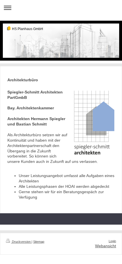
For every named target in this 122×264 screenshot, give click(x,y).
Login (112, 241)
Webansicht (105, 246)
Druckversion (21, 241)
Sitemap (38, 241)
